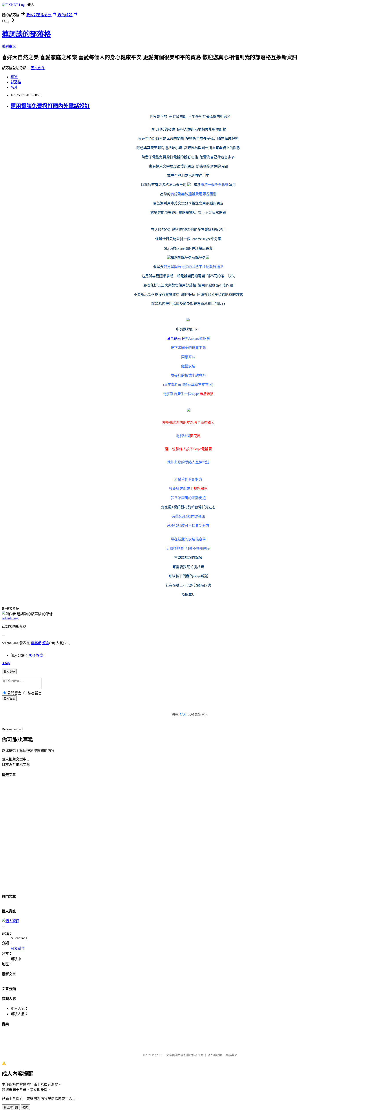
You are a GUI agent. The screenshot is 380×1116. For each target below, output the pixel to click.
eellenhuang (10, 618)
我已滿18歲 (11, 1107)
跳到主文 (9, 46)
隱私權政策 (215, 1055)
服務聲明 (232, 1055)
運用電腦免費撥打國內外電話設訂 (50, 106)
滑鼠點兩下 (175, 338)
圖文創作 (38, 68)
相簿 (14, 77)
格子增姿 (36, 655)
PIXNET (157, 1055)
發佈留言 (9, 698)
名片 (14, 87)
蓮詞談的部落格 (26, 34)
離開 (25, 1107)
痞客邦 (36, 643)
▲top (6, 663)
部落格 (16, 82)
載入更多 (9, 671)
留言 (45, 643)
